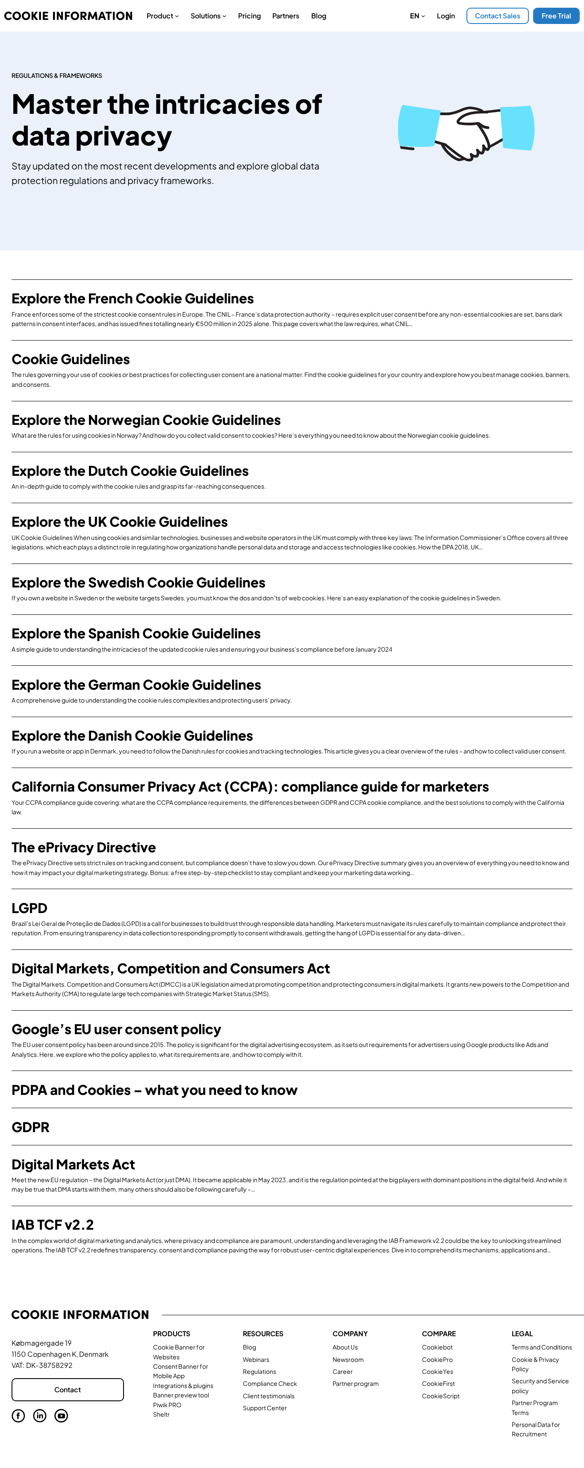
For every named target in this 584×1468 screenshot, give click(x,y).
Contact (67, 1389)
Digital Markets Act (73, 1164)
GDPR (31, 1126)
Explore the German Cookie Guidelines (136, 684)
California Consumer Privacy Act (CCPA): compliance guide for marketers (250, 786)
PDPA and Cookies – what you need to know (155, 1089)
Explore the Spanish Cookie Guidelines (136, 633)
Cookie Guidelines (71, 358)
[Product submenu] (177, 16)
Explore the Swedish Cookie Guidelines (138, 582)
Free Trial (556, 15)
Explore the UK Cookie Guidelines (120, 521)
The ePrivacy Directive (84, 847)
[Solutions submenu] (224, 16)
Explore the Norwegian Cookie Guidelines (146, 419)
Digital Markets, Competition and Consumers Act (171, 968)
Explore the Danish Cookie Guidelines (132, 735)
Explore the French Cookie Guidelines (133, 298)
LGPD (29, 907)
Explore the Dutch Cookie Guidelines (130, 470)
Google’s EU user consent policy (116, 1028)
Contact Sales (497, 15)
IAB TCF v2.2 (53, 1224)
